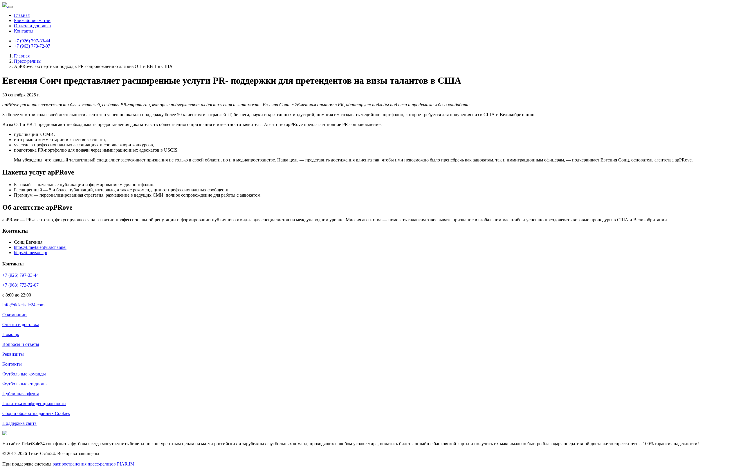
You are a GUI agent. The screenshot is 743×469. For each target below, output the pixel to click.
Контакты (23, 30)
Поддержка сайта (19, 423)
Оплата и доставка (32, 25)
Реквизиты (13, 354)
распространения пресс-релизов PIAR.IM (93, 463)
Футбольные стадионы (25, 383)
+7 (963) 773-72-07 (32, 46)
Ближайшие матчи (32, 20)
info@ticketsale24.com (23, 304)
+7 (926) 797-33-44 (32, 40)
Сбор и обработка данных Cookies (36, 413)
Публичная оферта (20, 393)
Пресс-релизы (28, 61)
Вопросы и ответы (20, 344)
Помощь (10, 334)
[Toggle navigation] (10, 7)
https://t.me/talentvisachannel (40, 247)
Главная (22, 15)
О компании (14, 314)
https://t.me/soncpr (30, 252)
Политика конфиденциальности (34, 403)
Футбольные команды (24, 373)
